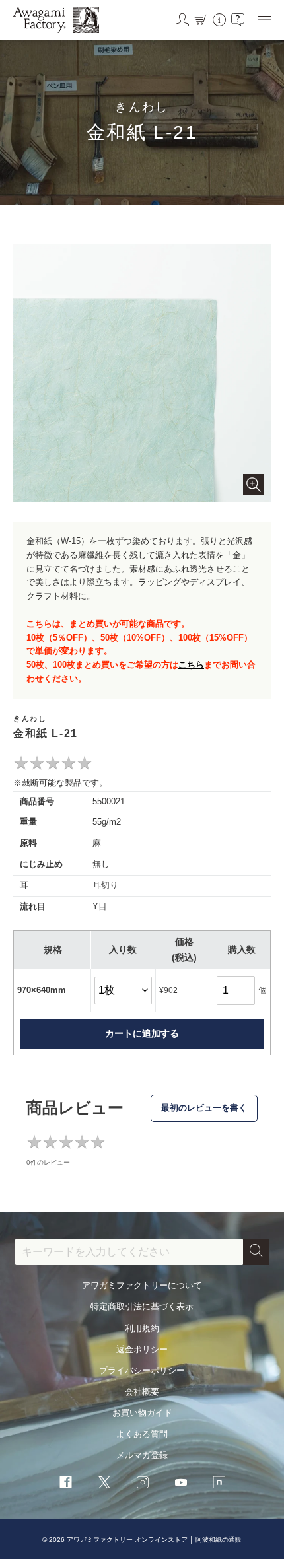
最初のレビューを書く (204, 1108)
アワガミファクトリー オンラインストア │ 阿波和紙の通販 (154, 1539)
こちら (191, 665)
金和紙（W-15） (57, 541)
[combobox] (129, 1252)
